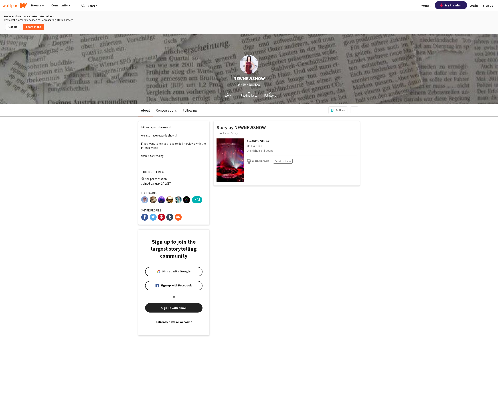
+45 (197, 199)
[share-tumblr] (169, 217)
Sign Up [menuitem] (488, 5)
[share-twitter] (153, 217)
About (145, 110)
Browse (36, 5)
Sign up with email (174, 308)
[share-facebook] (144, 217)
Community (59, 5)
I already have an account (174, 322)
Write (425, 6)
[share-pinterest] (161, 217)
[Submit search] (83, 5)
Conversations (166, 110)
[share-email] (178, 217)
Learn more (33, 27)
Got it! (12, 27)
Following (190, 110)
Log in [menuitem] (473, 5)
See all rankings (283, 161)
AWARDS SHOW (258, 141)
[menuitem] (337, 110)
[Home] (15, 5)
